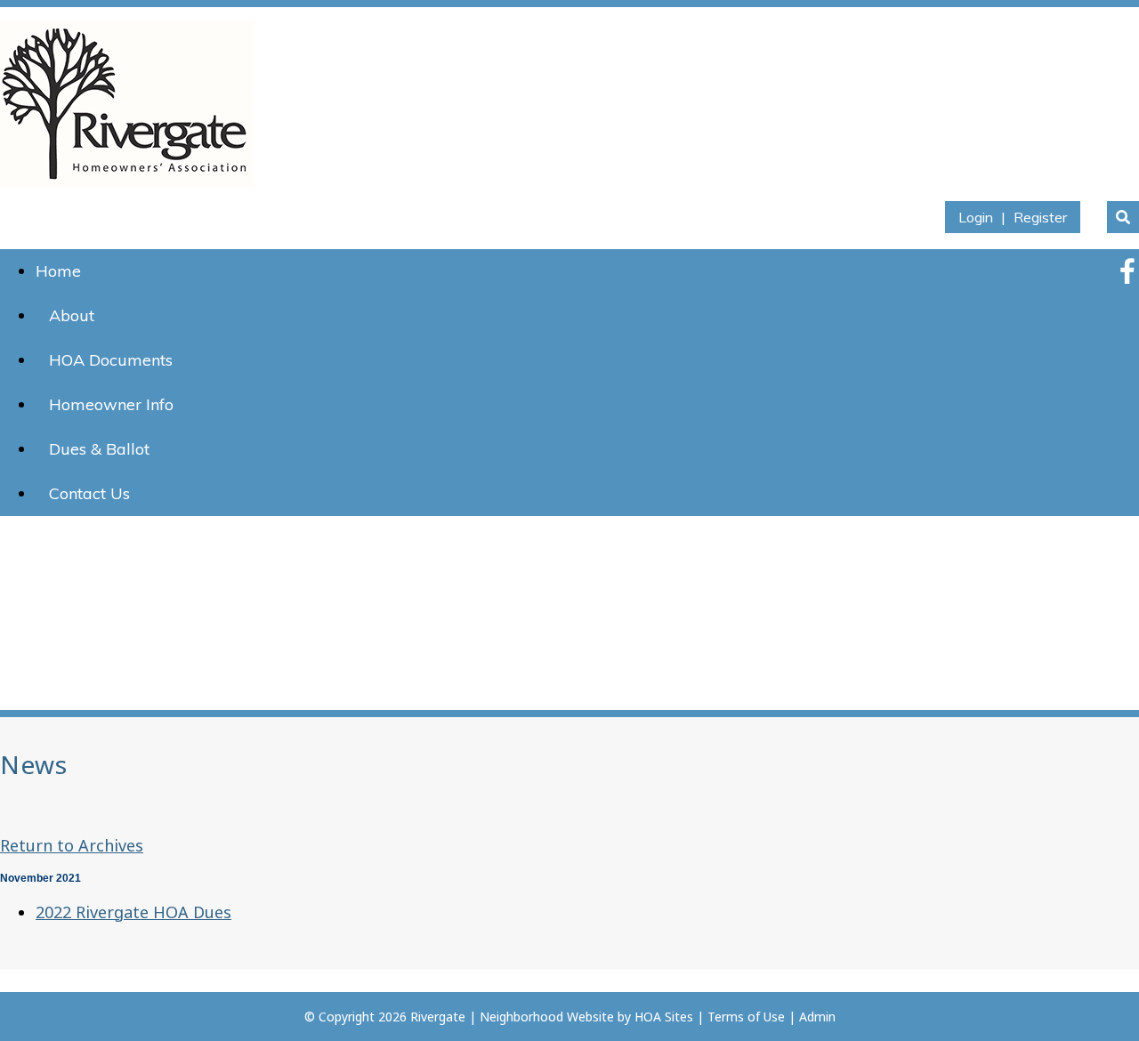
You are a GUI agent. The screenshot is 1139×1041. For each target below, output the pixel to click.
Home (58, 271)
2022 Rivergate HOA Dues (133, 912)
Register (1040, 217)
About (71, 315)
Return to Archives (71, 845)
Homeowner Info (111, 404)
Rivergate (437, 1016)
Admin (817, 1016)
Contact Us (89, 493)
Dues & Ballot (99, 449)
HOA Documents (111, 360)
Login (975, 217)
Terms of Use (746, 1016)
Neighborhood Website (547, 1016)
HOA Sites (663, 1016)
